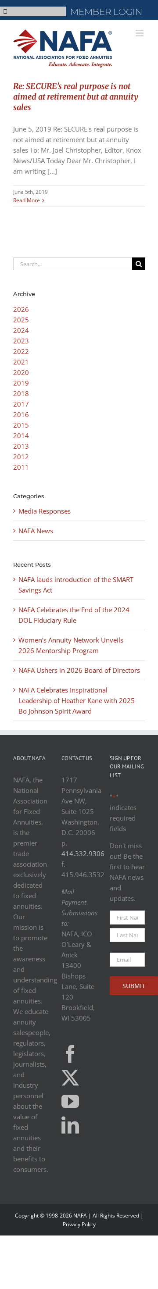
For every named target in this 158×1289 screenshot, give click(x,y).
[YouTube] (70, 1101)
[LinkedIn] (70, 1125)
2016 (21, 414)
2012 (21, 456)
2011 (21, 467)
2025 (21, 319)
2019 (21, 382)
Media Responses (44, 511)
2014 (21, 435)
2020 (21, 372)
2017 (21, 404)
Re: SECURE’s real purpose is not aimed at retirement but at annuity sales (75, 96)
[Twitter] (70, 1077)
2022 (21, 351)
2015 (21, 425)
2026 (21, 309)
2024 (21, 330)
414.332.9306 (82, 853)
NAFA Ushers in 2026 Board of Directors (79, 670)
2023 (21, 340)
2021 (21, 361)
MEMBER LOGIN (106, 12)
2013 (21, 446)
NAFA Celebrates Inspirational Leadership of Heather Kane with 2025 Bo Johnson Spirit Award (76, 700)
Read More (26, 200)
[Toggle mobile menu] (140, 33)
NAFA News (35, 530)
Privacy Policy (79, 1224)
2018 (21, 393)
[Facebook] (70, 1054)
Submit (133, 986)
